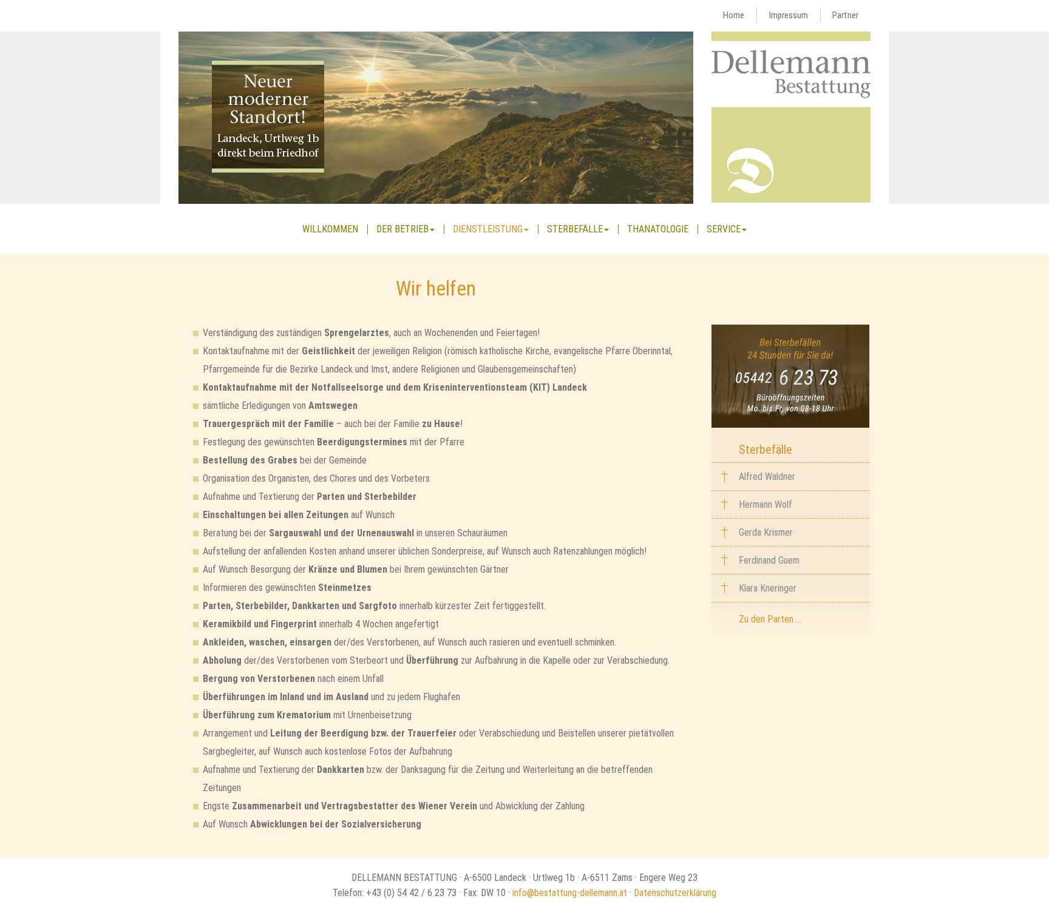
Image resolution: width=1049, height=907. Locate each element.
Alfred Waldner (767, 476)
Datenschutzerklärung (675, 893)
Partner (845, 15)
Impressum (788, 15)
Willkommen (330, 229)
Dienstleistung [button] (488, 229)
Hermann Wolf (765, 504)
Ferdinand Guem (769, 560)
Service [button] (724, 229)
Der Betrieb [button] (402, 229)
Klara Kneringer (767, 588)
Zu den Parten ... (770, 619)
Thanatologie (657, 229)
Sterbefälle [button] (575, 229)
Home (733, 15)
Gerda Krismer (766, 532)
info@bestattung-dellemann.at (569, 893)
